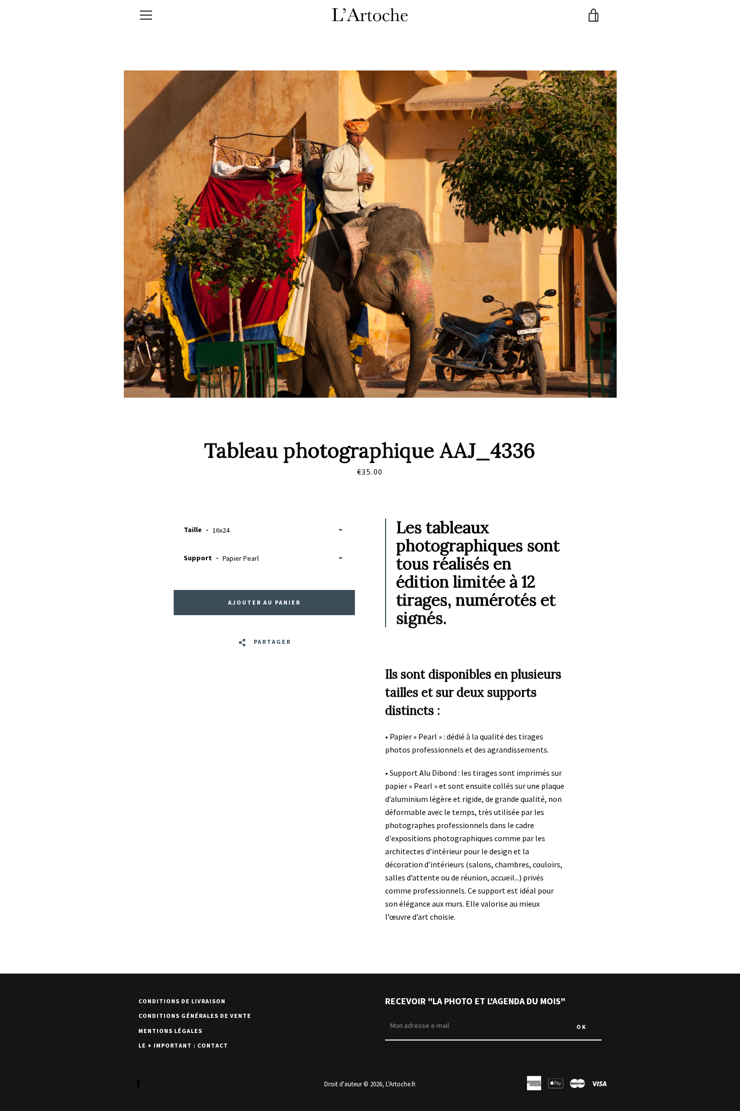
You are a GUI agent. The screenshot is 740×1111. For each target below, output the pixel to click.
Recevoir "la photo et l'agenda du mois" (475, 1001)
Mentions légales (170, 1030)
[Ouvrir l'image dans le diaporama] (370, 234)
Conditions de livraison (182, 1001)
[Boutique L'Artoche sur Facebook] (138, 1083)
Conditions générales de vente (194, 1015)
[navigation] (146, 15)
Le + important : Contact (183, 1045)
